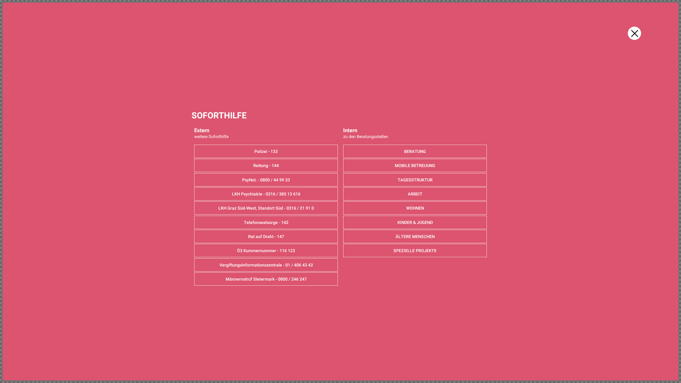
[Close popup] (634, 33)
